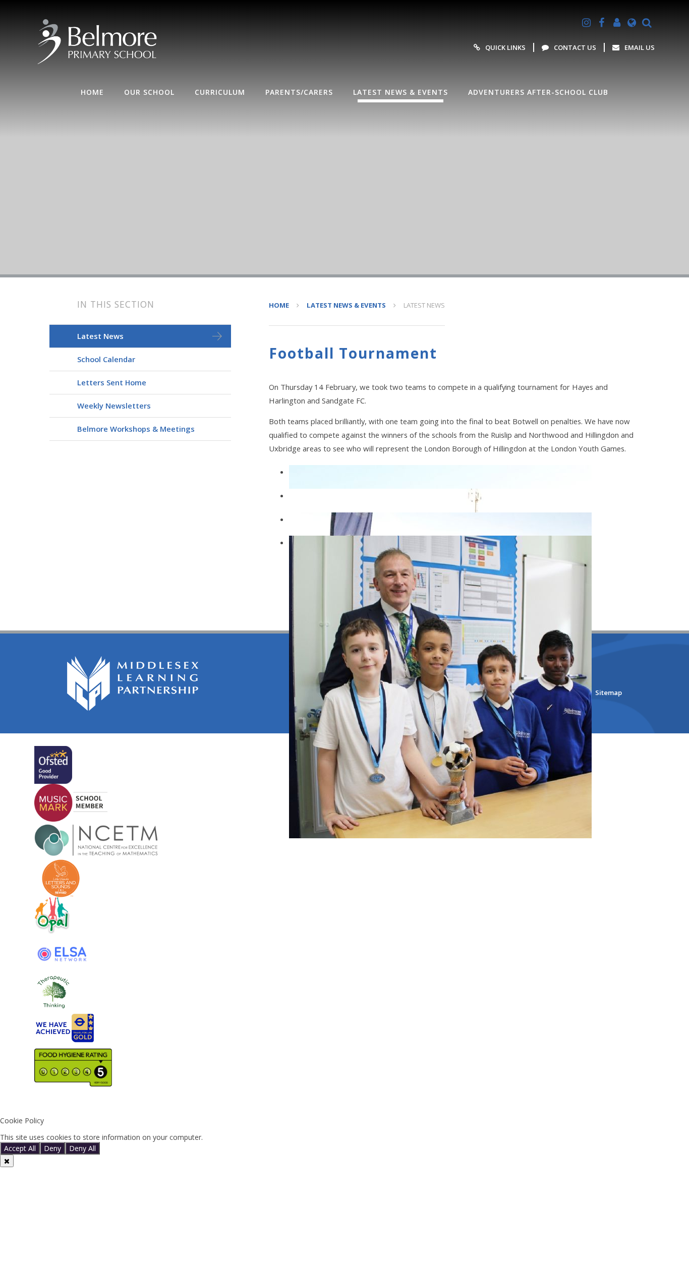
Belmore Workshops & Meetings (136, 429)
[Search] (647, 22)
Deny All (82, 1148)
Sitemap (608, 692)
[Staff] (616, 22)
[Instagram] (586, 22)
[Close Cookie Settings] (7, 1161)
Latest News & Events (346, 305)
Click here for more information (256, 1137)
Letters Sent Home (111, 382)
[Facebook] (601, 22)
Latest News (424, 305)
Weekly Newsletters (114, 405)
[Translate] (632, 22)
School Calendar (106, 359)
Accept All (20, 1148)
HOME (279, 305)
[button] (344, 1104)
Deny (52, 1148)
